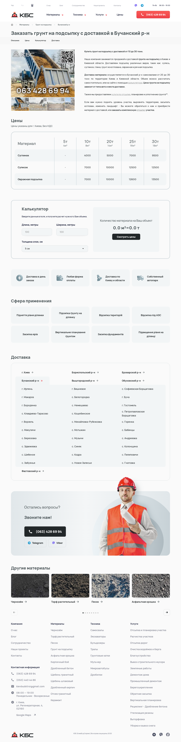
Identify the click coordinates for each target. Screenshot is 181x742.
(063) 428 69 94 (156, 14)
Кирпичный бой (60, 662)
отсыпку (141, 110)
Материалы (24, 25)
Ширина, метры (65, 224)
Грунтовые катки (100, 655)
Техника (95, 623)
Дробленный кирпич (63, 687)
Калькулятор (40, 40)
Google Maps (23, 715)
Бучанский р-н (64, 25)
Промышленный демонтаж (146, 681)
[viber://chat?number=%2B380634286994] (161, 734)
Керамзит (56, 700)
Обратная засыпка (141, 693)
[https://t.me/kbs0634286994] (154, 734)
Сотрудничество (78, 5)
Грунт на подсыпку (44, 25)
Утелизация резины (141, 712)
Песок (54, 642)
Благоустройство (140, 655)
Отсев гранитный (61, 693)
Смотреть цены (126, 236)
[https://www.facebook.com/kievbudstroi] (168, 734)
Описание (15, 40)
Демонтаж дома (139, 674)
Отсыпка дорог (139, 642)
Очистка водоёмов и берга (145, 649)
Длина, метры (30, 224)
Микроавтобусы (99, 668)
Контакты (117, 5)
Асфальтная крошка (62, 655)
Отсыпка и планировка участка (148, 630)
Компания (16, 623)
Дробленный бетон (62, 668)
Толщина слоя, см (32, 241)
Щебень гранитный (62, 674)
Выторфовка (137, 719)
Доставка (55, 40)
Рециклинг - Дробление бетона (148, 706)
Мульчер (95, 662)
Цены (120, 14)
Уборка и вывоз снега (142, 725)
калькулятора (135, 82)
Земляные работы (140, 668)
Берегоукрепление (141, 687)
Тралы (94, 649)
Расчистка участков (141, 636)
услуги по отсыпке (120, 94)
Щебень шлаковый (62, 681)
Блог (61, 5)
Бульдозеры (97, 642)
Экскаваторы (98, 636)
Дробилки (96, 674)
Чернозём (56, 630)
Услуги (134, 623)
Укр (12, 5)
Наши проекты (99, 5)
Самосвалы (97, 630)
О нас (49, 5)
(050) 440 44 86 (26, 680)
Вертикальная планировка (145, 700)
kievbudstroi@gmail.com (30, 686)
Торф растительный (62, 636)
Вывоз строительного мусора (147, 662)
